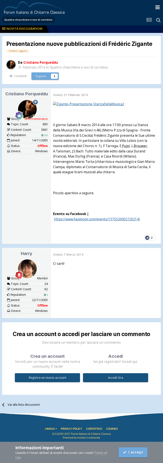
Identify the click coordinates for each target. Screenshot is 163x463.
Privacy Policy (71, 428)
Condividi (19, 76)
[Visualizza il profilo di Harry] (27, 268)
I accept (134, 452)
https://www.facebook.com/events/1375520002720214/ (97, 219)
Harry (26, 253)
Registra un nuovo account (47, 378)
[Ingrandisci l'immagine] (88, 104)
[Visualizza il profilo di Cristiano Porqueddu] (11, 64)
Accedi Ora (115, 378)
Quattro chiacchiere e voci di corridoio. (79, 67)
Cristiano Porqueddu (26, 93)
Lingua (50, 428)
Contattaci (94, 428)
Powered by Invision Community (81, 437)
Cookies (112, 428)
